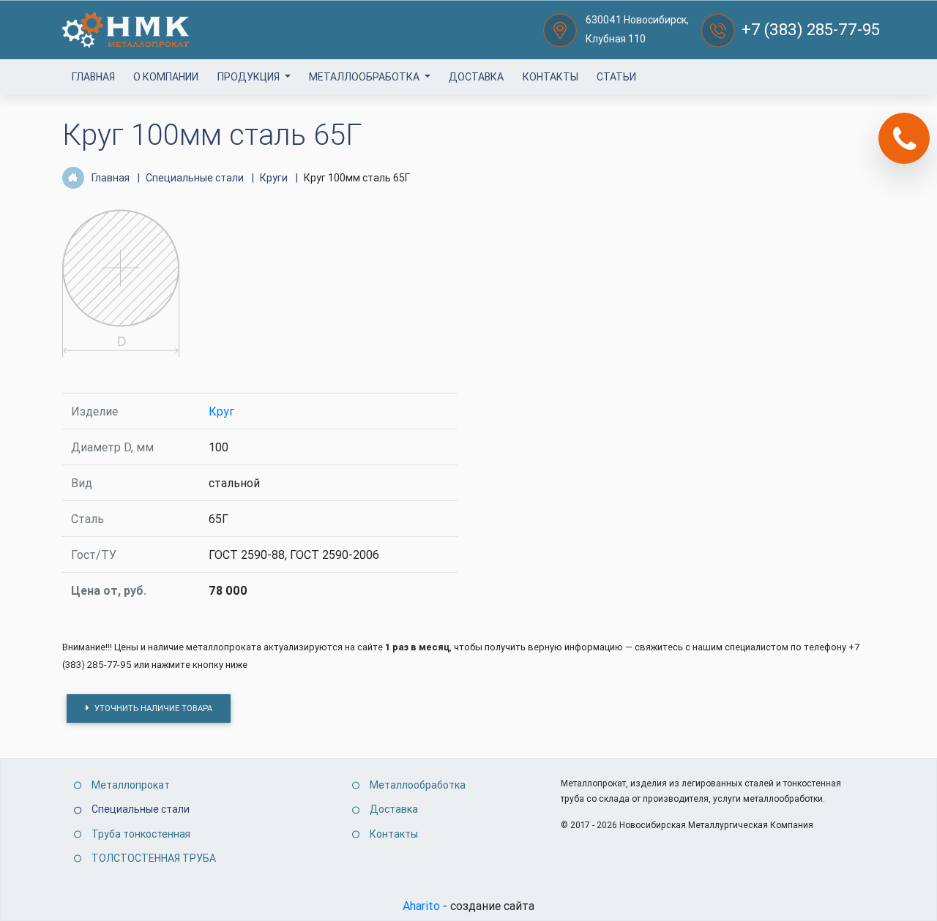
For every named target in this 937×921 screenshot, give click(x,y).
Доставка (476, 76)
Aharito (421, 905)
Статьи (616, 76)
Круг (221, 411)
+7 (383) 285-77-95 (811, 30)
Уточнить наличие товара (152, 708)
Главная (93, 76)
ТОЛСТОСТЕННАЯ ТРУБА (154, 858)
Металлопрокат (131, 785)
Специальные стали (141, 809)
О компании (165, 76)
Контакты (550, 76)
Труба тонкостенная (141, 834)
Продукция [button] (249, 76)
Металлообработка (365, 76)
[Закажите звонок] (904, 138)
